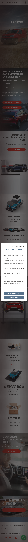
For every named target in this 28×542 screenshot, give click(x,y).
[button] (19, 246)
